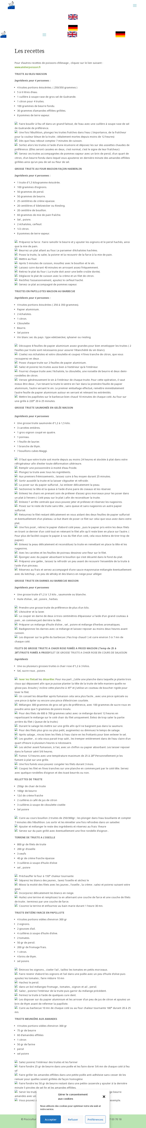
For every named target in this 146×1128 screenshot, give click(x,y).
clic (73, 17)
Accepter (50, 1119)
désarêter (48, 679)
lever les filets (27, 679)
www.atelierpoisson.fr (28, 67)
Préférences (95, 1119)
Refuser (73, 1119)
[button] (104, 1096)
